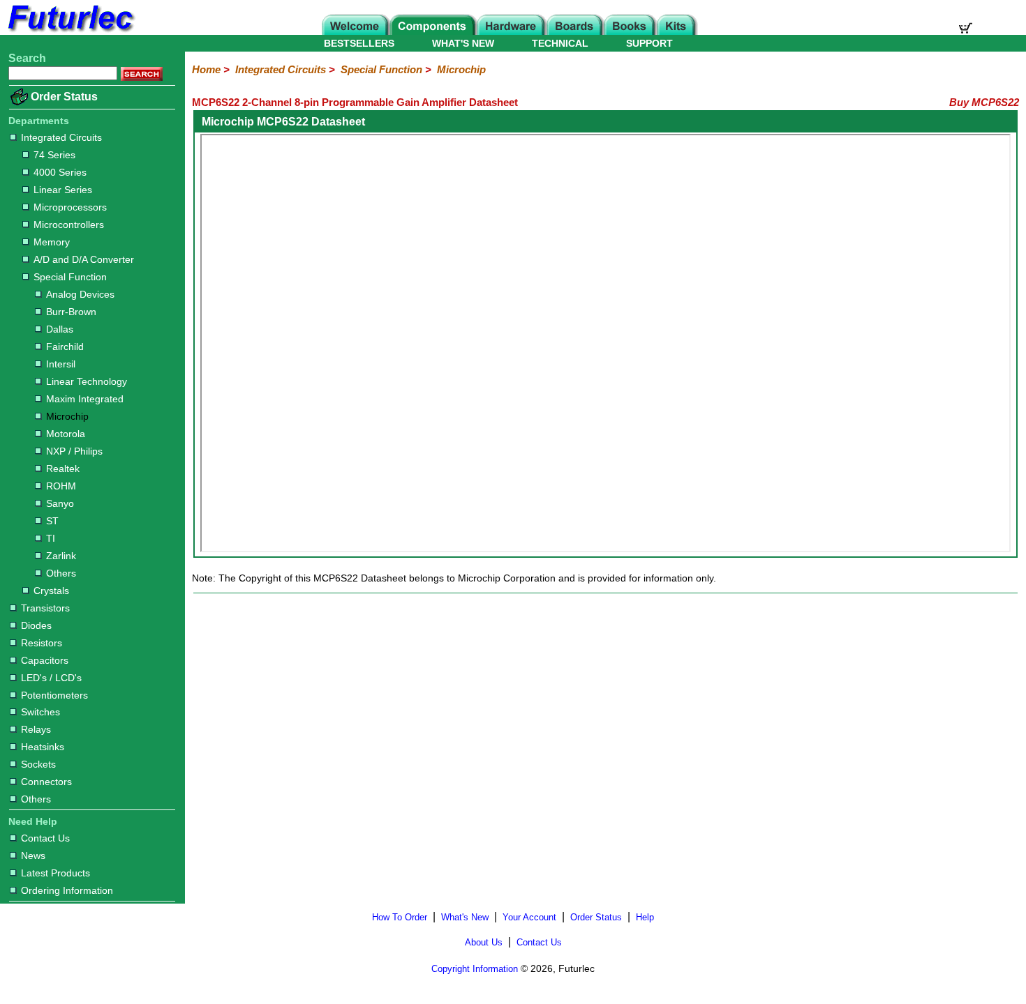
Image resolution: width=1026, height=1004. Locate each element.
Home (206, 69)
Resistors (41, 642)
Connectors (46, 781)
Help (645, 917)
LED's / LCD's (51, 677)
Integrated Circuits (61, 137)
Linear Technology (86, 381)
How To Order (399, 917)
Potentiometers (54, 695)
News (33, 855)
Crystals (51, 590)
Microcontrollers (69, 224)
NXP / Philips (74, 451)
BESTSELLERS (359, 43)
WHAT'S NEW (463, 43)
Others (61, 573)
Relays (36, 729)
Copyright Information (474, 969)
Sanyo (60, 503)
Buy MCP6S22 (984, 102)
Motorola (65, 433)
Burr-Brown (71, 311)
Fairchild (65, 346)
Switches (40, 711)
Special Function (70, 276)
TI (50, 538)
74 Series (54, 154)
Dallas (59, 329)
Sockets (38, 764)
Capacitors (44, 660)
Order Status (64, 96)
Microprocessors (70, 207)
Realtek (63, 468)
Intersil (60, 364)
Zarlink (61, 555)
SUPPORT (649, 43)
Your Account (529, 917)
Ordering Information (67, 890)
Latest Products (55, 872)
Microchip (67, 416)
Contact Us (45, 838)
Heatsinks (42, 746)
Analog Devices (80, 294)
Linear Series (63, 189)
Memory (52, 242)
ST (52, 520)
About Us (484, 942)
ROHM (61, 486)
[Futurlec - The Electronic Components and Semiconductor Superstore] (70, 31)
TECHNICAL (560, 43)
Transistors (45, 608)
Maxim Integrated (85, 398)
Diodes (36, 625)
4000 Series (60, 172)
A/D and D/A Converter (84, 259)
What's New (465, 917)
